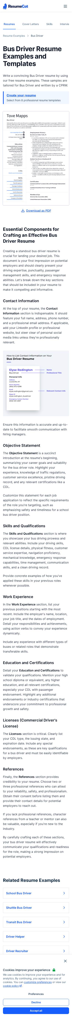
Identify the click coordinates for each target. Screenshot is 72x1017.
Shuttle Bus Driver (19, 907)
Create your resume (21, 95)
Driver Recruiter (17, 951)
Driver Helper (15, 936)
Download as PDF (38, 210)
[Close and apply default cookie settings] (65, 961)
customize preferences (38, 982)
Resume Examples (14, 35)
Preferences (36, 993)
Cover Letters (30, 24)
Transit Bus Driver (19, 922)
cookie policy (11, 985)
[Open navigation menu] (65, 6)
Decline (36, 1002)
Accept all (36, 1010)
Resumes (9, 24)
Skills (49, 24)
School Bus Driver (18, 893)
